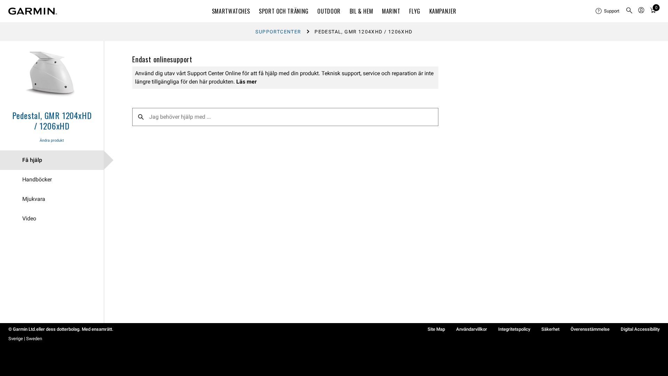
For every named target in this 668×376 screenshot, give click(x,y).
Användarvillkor (471, 329)
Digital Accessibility (640, 329)
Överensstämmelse (590, 329)
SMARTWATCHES (231, 11)
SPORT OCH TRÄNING (284, 11)
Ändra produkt (52, 140)
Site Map (436, 329)
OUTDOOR (328, 11)
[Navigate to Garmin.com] (32, 11)
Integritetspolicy (514, 329)
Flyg (414, 11)
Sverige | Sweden (25, 338)
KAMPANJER (442, 11)
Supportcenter (278, 31)
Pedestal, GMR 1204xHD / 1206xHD (52, 120)
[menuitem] (608, 11)
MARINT (391, 11)
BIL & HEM (361, 11)
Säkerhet (550, 329)
